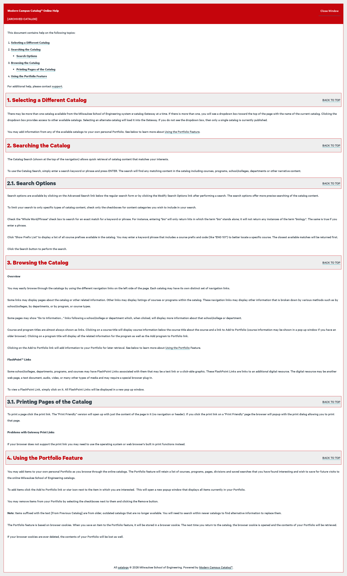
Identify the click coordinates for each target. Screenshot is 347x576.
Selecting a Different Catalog (30, 43)
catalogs (123, 567)
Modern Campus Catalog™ (216, 567)
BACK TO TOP (331, 100)
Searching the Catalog (25, 49)
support (57, 86)
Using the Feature (29, 76)
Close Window (329, 11)
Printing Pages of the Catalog (35, 69)
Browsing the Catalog (25, 63)
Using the (177, 348)
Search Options (26, 56)
